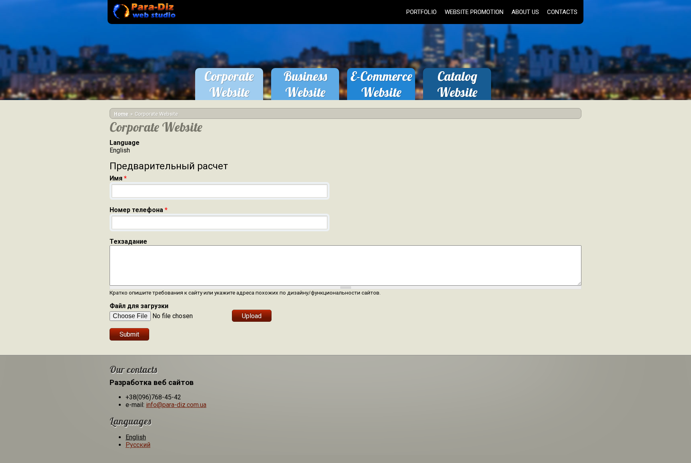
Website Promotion (474, 12)
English (136, 437)
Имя (118, 178)
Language (125, 142)
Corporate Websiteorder (229, 92)
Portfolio (421, 12)
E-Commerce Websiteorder (381, 92)
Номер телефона (139, 210)
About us (525, 12)
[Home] (143, 20)
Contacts (562, 12)
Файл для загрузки (139, 306)
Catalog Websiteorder (457, 92)
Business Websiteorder (305, 92)
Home (121, 114)
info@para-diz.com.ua (176, 405)
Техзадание (128, 241)
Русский (138, 445)
